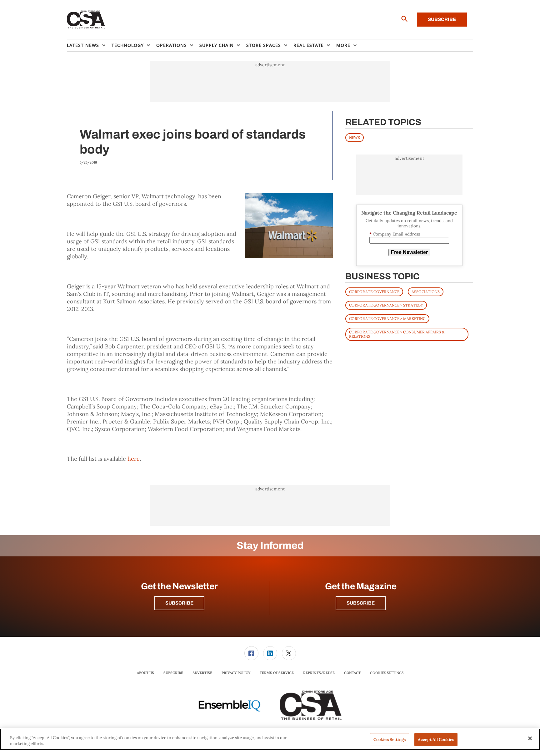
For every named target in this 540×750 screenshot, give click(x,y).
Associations (426, 291)
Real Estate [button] (308, 45)
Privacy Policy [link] (236, 673)
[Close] (530, 738)
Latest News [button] (83, 45)
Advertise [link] (202, 673)
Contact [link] (352, 673)
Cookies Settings (386, 673)
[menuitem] (89, 45)
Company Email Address (394, 234)
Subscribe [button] (179, 603)
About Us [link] (145, 673)
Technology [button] (128, 45)
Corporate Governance (374, 291)
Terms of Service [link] (277, 673)
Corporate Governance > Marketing (387, 318)
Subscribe (442, 19)
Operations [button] (171, 45)
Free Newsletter (409, 252)
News (354, 137)
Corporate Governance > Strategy (386, 305)
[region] (270, 739)
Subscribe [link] (173, 673)
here (134, 458)
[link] (251, 653)
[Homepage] (86, 19)
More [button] (343, 45)
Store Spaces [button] (263, 45)
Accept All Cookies (436, 739)
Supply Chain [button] (216, 45)
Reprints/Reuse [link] (319, 673)
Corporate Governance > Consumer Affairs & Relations (396, 334)
